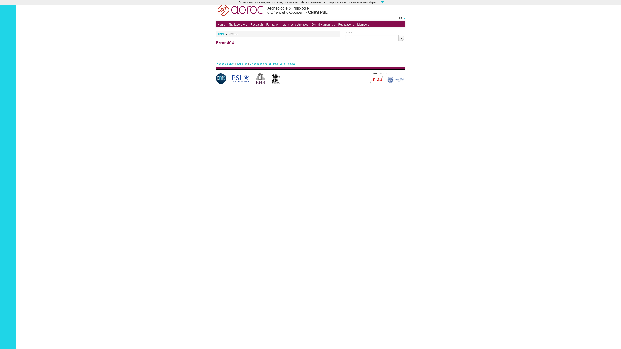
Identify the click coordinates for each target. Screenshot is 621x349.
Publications (346, 24)
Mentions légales (258, 63)
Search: (349, 32)
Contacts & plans (225, 63)
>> (401, 37)
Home (221, 24)
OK (382, 2)
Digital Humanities (323, 24)
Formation (272, 24)
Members (363, 24)
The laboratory (238, 24)
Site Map (273, 63)
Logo (282, 63)
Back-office (242, 63)
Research (257, 24)
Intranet (291, 63)
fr (404, 18)
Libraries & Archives (295, 24)
